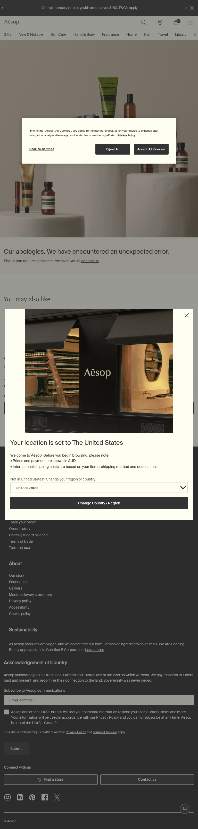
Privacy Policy (126, 135)
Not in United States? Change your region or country (52, 479)
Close (187, 315)
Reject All (113, 149)
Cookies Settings (41, 149)
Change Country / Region (99, 503)
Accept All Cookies (151, 149)
